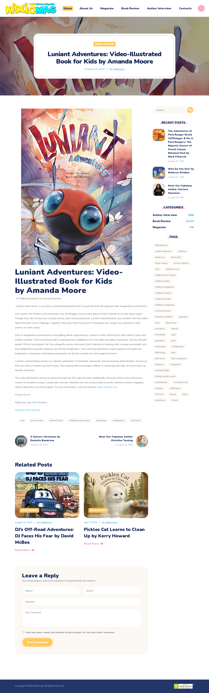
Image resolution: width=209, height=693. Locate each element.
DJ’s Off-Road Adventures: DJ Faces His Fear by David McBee (44, 535)
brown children (181, 263)
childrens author (163, 293)
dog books (171, 322)
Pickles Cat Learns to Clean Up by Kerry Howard (114, 532)
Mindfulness (161, 382)
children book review (79, 420)
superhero (160, 400)
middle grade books (165, 376)
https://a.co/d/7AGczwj (27, 409)
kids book (136, 420)
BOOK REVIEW (37, 420)
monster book (181, 382)
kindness (159, 364)
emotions (160, 328)
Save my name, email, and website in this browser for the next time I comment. (70, 632)
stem (184, 394)
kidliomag (160, 352)
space (173, 394)
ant (22, 420)
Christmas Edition (163, 316)
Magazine (159, 227)
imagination (119, 420)
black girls (176, 257)
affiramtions (161, 245)
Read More (22, 550)
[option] (47, 513)
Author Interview (165, 215)
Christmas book (163, 310)
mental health (162, 370)
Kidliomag (118, 69)
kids (173, 352)
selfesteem (175, 388)
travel (174, 400)
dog (157, 322)
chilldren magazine (164, 304)
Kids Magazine (178, 358)
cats (157, 269)
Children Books (162, 281)
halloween (160, 346)
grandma (160, 340)
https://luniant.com (106, 386)
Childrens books (163, 298)
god (174, 334)
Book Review (104, 44)
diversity (183, 316)
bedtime (182, 251)
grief (173, 340)
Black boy (160, 257)
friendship (101, 420)
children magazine (164, 287)
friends (174, 328)
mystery (159, 388)
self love (159, 394)
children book (56, 420)
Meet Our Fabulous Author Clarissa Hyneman (180, 189)
